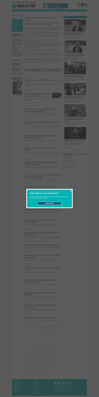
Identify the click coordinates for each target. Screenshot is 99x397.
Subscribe (49, 203)
